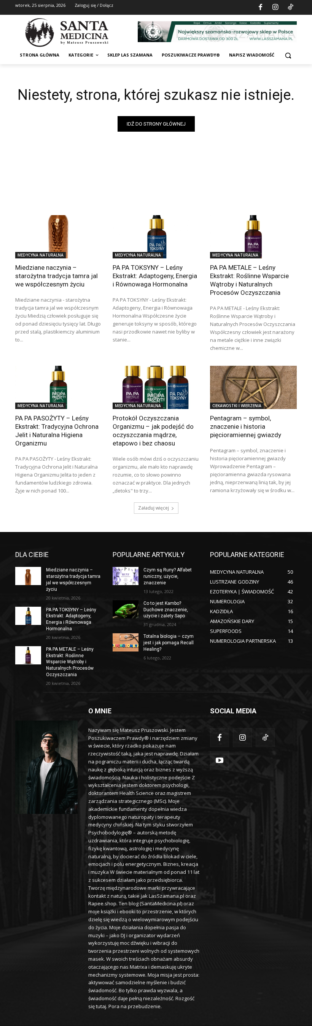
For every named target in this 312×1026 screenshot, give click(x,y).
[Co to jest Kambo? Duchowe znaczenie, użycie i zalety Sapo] (125, 609)
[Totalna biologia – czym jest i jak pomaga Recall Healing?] (125, 642)
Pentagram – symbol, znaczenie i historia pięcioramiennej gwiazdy (245, 426)
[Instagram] (275, 7)
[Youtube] (219, 760)
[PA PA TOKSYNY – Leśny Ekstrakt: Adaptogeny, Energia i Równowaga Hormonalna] (156, 236)
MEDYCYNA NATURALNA (41, 255)
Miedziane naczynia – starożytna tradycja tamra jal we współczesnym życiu (56, 276)
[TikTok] (290, 7)
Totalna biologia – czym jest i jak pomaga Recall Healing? (168, 643)
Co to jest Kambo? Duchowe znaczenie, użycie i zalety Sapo (165, 610)
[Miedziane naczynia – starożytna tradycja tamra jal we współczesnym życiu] (58, 236)
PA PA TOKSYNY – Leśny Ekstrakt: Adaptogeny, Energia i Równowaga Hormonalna (155, 276)
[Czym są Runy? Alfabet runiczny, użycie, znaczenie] (125, 576)
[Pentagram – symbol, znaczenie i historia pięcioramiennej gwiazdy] (253, 387)
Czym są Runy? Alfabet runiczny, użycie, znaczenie (167, 576)
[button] (288, 55)
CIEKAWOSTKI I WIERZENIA (236, 405)
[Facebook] (260, 7)
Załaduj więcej (153, 508)
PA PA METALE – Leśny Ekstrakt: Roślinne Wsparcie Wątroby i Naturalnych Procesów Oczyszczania (249, 280)
